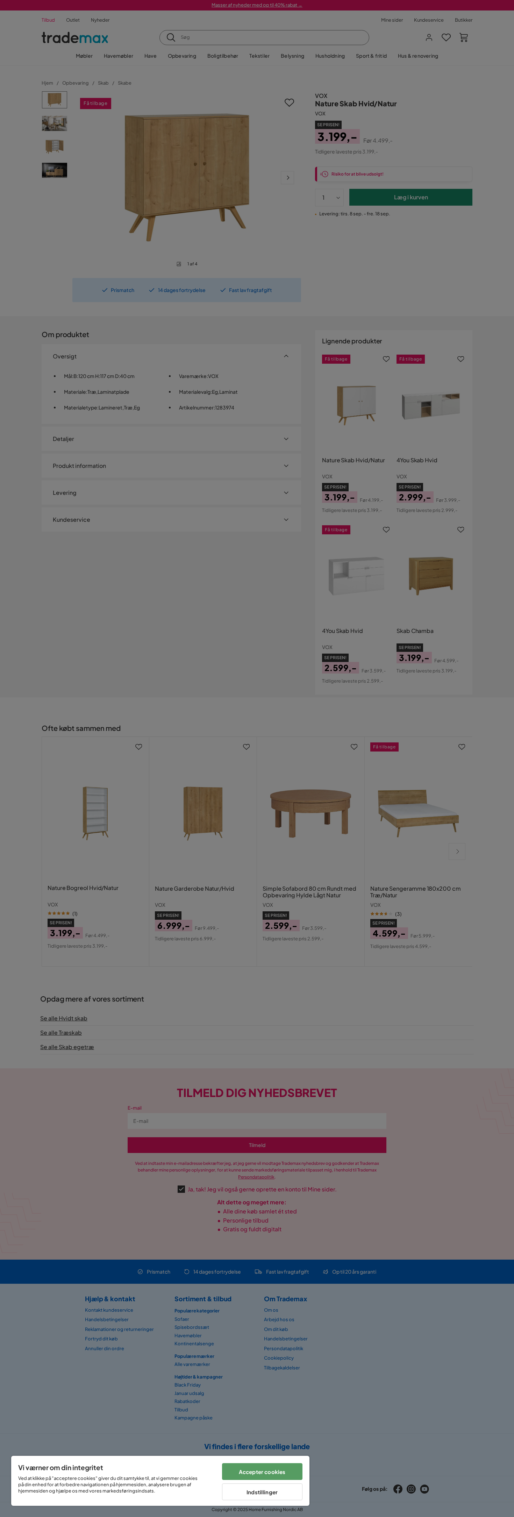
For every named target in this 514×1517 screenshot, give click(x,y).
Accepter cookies (262, 1471)
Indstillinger (262, 1492)
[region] (160, 1481)
